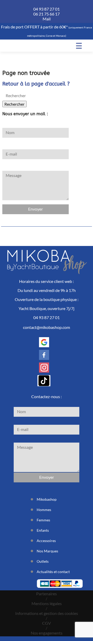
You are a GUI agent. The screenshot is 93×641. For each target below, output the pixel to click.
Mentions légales (47, 603)
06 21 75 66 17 (46, 13)
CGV (46, 623)
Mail (47, 18)
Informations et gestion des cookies (46, 613)
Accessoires (46, 540)
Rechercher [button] (14, 104)
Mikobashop (47, 499)
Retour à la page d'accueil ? (36, 84)
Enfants (43, 530)
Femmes (43, 520)
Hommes (44, 509)
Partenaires (46, 593)
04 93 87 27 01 (46, 8)
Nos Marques (47, 551)
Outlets (43, 561)
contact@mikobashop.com (46, 327)
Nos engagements (47, 632)
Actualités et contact (53, 571)
